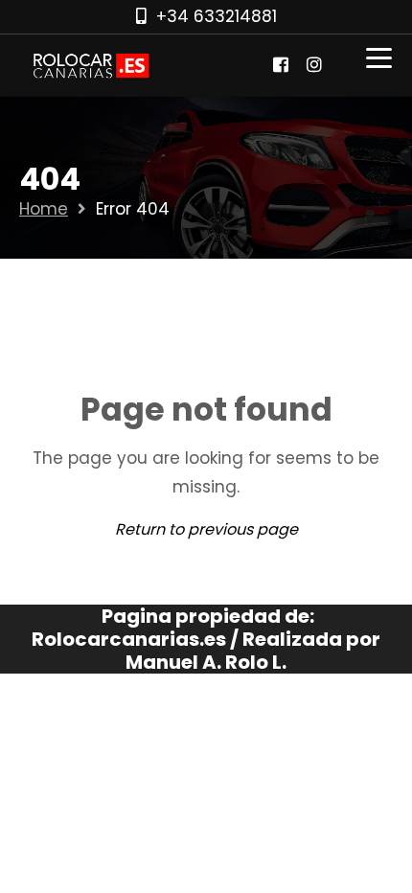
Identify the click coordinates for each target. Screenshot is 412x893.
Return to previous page (206, 529)
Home (43, 208)
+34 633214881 (216, 16)
